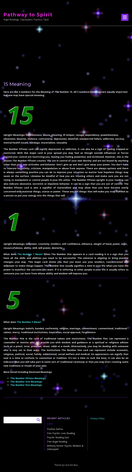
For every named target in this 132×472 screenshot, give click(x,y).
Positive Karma (55, 429)
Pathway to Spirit (28, 15)
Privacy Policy (97, 418)
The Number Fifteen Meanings (28, 378)
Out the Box (71, 465)
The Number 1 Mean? (30, 254)
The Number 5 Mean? (29, 322)
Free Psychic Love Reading (61, 433)
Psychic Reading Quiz (58, 437)
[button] (124, 17)
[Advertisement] (66, 49)
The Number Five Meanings (26, 385)
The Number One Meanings (26, 381)
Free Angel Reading (57, 441)
